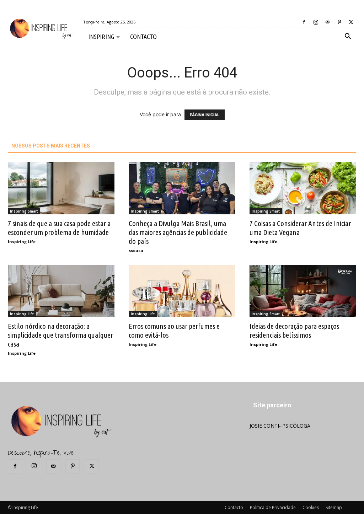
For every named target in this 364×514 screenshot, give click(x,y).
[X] (351, 22)
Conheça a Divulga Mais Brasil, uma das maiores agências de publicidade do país (178, 232)
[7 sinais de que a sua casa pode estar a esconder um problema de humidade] (61, 188)
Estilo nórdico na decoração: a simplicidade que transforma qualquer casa (60, 335)
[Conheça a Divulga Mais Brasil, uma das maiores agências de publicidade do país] (182, 188)
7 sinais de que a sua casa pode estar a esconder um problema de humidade (59, 227)
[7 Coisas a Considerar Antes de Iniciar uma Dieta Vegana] (303, 188)
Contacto (234, 507)
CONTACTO (143, 36)
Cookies (311, 507)
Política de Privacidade (273, 507)
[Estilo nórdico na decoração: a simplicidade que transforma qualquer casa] (61, 291)
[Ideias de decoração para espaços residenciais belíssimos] (303, 291)
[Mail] (327, 22)
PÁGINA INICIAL (204, 114)
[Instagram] (315, 22)
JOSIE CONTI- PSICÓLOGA (280, 425)
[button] (347, 37)
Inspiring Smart (24, 211)
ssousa (136, 250)
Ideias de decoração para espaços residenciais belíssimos (294, 330)
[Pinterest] (339, 22)
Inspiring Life (22, 241)
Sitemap (334, 507)
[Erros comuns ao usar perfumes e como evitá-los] (182, 291)
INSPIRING (101, 36)
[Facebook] (304, 22)
